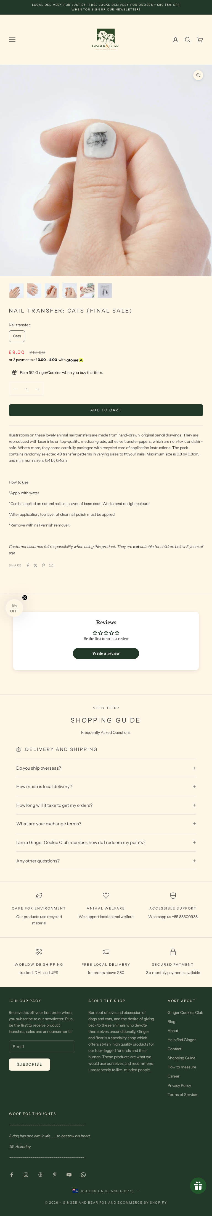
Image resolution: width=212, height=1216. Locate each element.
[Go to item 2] (34, 290)
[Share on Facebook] (28, 565)
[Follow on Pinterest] (54, 1174)
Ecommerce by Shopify (142, 1202)
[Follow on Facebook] (11, 1174)
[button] (14, 608)
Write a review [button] (106, 653)
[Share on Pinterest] (43, 565)
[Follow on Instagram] (26, 1174)
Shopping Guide (181, 1057)
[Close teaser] (25, 597)
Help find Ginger (182, 1039)
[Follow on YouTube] (69, 1174)
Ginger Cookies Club (185, 1012)
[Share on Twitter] (35, 565)
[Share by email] (51, 565)
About (173, 1030)
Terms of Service (182, 1094)
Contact (174, 1048)
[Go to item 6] (105, 290)
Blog (171, 1021)
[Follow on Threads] (40, 1174)
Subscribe (29, 1064)
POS (103, 1202)
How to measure (182, 1067)
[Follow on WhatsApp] (83, 1174)
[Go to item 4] (69, 290)
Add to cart (106, 410)
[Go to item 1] (16, 290)
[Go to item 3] (52, 290)
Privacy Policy (179, 1085)
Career (173, 1076)
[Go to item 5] (87, 290)
